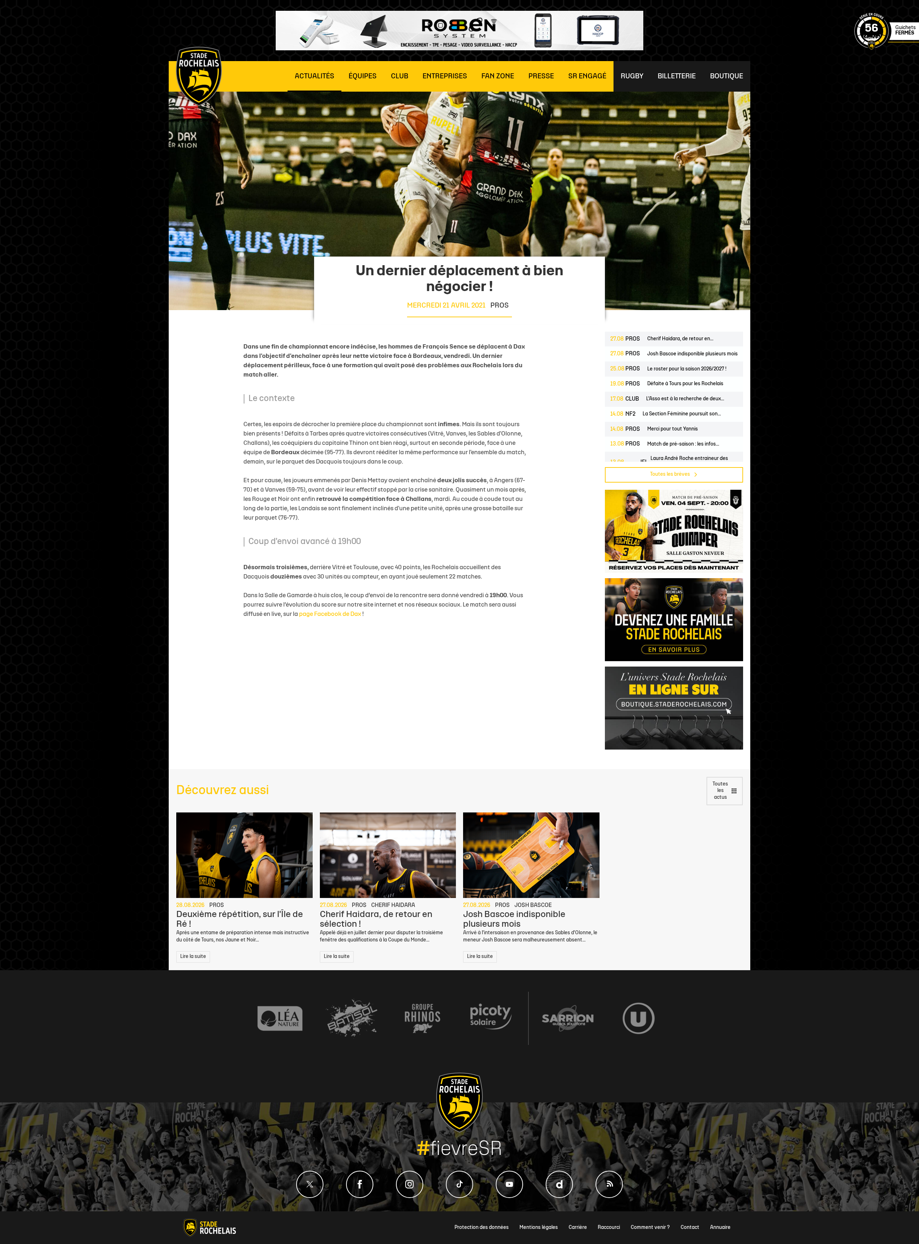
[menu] (314, 76)
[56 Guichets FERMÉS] (886, 48)
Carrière (578, 1227)
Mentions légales (538, 1227)
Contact (690, 1227)
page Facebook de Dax (330, 614)
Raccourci (609, 1227)
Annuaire (720, 1227)
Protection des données (481, 1227)
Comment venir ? (650, 1227)
